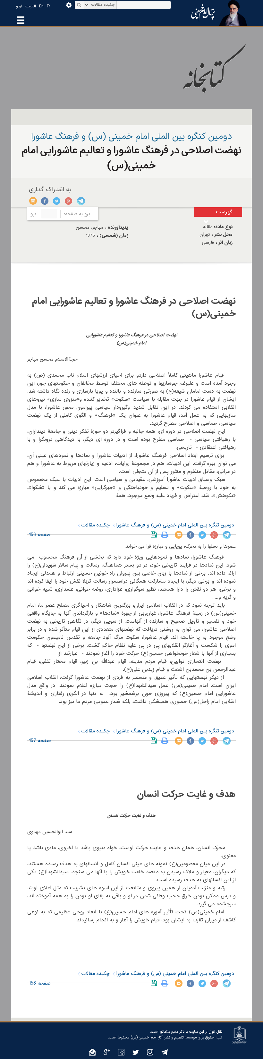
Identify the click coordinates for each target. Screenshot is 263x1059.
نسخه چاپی (166, 535)
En (41, 6)
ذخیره (155, 535)
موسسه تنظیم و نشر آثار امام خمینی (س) (164, 1037)
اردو (19, 6)
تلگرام (80, 201)
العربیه (30, 6)
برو (33, 214)
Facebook (45, 201)
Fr (48, 6)
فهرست (224, 212)
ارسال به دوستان (33, 201)
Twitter (57, 201)
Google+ (68, 201)
